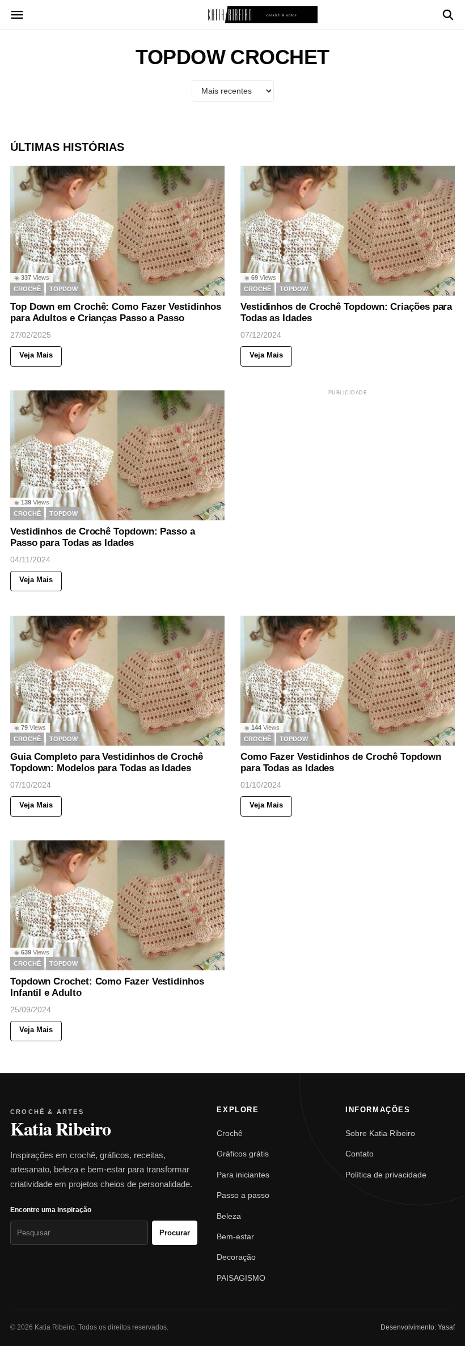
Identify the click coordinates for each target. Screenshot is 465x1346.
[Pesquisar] (448, 14)
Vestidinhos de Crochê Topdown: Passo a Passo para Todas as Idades (102, 538)
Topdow (63, 288)
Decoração (236, 1256)
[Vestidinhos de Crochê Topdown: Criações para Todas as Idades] (347, 231)
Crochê (230, 1133)
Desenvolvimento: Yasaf (418, 1327)
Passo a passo (243, 1195)
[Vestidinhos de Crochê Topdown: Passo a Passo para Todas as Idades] (117, 455)
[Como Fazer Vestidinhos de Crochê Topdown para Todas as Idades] (347, 681)
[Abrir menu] (17, 14)
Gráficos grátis (243, 1153)
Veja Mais (36, 355)
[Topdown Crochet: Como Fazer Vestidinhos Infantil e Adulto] (117, 905)
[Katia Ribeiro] (232, 14)
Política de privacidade (385, 1174)
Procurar (174, 1233)
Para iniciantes (243, 1174)
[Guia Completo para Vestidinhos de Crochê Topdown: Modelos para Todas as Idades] (117, 681)
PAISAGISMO (241, 1277)
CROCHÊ (27, 288)
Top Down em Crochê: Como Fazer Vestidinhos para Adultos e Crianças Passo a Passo (115, 312)
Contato (359, 1153)
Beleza (229, 1216)
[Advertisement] (348, 469)
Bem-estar (235, 1236)
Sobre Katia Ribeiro (380, 1133)
